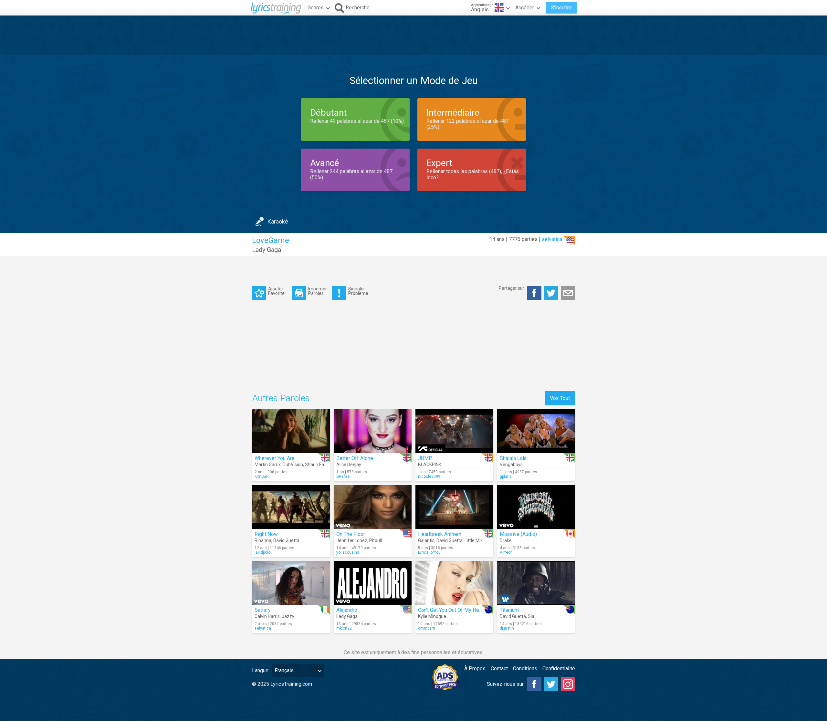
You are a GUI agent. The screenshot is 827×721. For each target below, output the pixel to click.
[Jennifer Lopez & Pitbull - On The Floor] (373, 507)
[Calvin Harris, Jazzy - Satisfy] (291, 583)
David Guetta (286, 540)
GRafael (343, 476)
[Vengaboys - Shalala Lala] (536, 431)
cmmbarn (426, 628)
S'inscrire (561, 8)
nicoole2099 (429, 476)
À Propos (475, 668)
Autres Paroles (281, 398)
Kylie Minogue (432, 616)
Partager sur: (512, 288)
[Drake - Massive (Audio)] (536, 507)
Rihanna (263, 540)
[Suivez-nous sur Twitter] (551, 684)
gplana (506, 476)
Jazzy (288, 616)
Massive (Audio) (518, 534)
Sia (531, 616)
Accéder (524, 8)
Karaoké (277, 221)
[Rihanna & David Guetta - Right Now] (291, 507)
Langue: (260, 670)
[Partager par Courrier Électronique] (568, 293)
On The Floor (350, 534)
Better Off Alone (354, 458)
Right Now (266, 534)
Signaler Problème (358, 291)
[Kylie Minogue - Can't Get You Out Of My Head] (454, 583)
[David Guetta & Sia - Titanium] (536, 583)
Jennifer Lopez (351, 540)
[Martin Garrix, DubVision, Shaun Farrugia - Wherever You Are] (291, 431)
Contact (499, 668)
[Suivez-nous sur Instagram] (568, 684)
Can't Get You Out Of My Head (451, 610)
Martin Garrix (268, 464)
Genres (316, 8)
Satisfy (263, 610)
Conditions (525, 668)
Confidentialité (558, 668)
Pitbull (375, 540)
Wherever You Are (275, 458)
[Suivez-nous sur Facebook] (534, 684)
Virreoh (506, 552)
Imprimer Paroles (317, 291)
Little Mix (474, 540)
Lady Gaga (266, 250)
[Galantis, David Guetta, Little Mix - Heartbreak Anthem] (454, 507)
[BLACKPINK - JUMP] (454, 431)
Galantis (426, 540)
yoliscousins (347, 552)
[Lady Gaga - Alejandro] (373, 583)
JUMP (425, 458)
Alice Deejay (348, 464)
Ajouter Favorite (276, 291)
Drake (506, 540)
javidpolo (262, 552)
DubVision (293, 464)
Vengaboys (511, 464)
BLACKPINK (429, 464)
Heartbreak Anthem (439, 534)
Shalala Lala (513, 458)
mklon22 (344, 628)
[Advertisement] (413, 35)
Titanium (509, 610)
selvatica (552, 239)
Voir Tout (560, 398)
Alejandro (346, 610)
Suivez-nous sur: (506, 684)
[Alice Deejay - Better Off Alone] (373, 431)
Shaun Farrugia (320, 464)
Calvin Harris (267, 616)
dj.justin (507, 628)
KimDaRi (262, 476)
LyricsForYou (429, 552)
